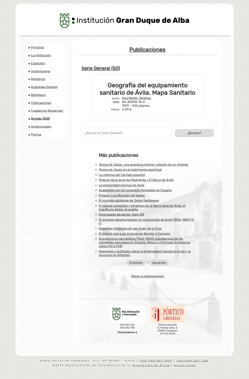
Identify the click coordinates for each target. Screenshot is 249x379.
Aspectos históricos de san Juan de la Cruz (130, 228)
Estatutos (38, 63)
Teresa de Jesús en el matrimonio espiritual (130, 170)
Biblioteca (38, 95)
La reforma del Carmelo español (122, 175)
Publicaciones (41, 103)
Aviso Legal (185, 365)
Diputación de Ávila (151, 365)
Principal (37, 47)
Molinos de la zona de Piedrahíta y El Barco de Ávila (136, 180)
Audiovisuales (41, 126)
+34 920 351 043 (156, 360)
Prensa (36, 134)
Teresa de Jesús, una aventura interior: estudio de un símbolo (143, 165)
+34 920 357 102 (193, 360)
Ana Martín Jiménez (136, 98)
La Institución (41, 55)
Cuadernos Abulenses (47, 111)
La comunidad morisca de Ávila (121, 185)
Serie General (101, 68)
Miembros (38, 79)
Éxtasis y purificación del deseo (122, 195)
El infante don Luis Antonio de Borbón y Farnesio (134, 234)
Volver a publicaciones (147, 276)
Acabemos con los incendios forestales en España (135, 190)
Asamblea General (44, 87)
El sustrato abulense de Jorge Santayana (129, 200)
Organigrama (40, 71)
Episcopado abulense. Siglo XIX (121, 214)
